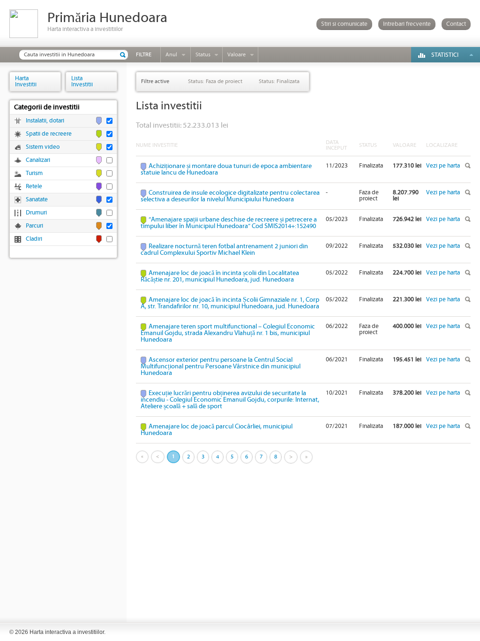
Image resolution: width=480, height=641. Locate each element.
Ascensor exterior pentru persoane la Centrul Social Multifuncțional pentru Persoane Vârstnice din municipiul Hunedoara (220, 366)
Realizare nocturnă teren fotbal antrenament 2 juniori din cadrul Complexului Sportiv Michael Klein (224, 249)
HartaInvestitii (26, 81)
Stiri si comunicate (344, 24)
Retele (34, 186)
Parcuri (34, 225)
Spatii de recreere (49, 133)
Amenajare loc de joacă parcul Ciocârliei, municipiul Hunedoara (216, 429)
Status (202, 55)
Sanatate (37, 199)
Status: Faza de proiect (215, 81)
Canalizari (38, 160)
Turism (34, 173)
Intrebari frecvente (407, 24)
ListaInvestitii (82, 81)
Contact (456, 24)
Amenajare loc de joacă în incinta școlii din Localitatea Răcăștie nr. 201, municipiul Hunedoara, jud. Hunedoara (220, 276)
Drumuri (36, 212)
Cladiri (34, 239)
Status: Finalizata (279, 81)
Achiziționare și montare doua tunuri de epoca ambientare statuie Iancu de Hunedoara (226, 169)
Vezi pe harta (443, 166)
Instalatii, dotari (45, 120)
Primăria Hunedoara (107, 18)
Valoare (236, 55)
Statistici (444, 55)
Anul (171, 55)
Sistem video (43, 147)
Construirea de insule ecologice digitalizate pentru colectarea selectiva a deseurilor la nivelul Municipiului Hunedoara (230, 196)
